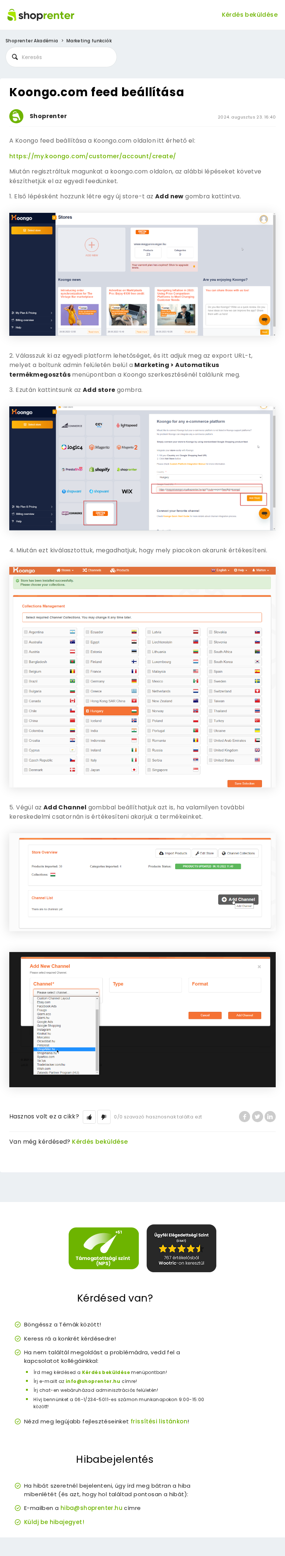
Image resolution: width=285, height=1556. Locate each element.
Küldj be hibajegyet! (54, 1522)
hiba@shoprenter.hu (91, 1508)
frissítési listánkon (159, 1421)
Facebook (244, 1117)
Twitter (257, 1117)
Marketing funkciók (89, 41)
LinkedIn (270, 1117)
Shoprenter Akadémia (32, 41)
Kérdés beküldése (250, 14)
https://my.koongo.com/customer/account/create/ (92, 156)
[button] (89, 1117)
